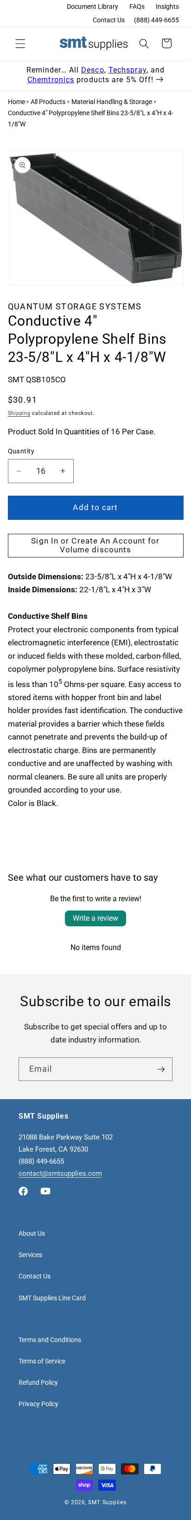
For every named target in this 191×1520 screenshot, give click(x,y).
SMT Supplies (107, 1502)
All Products (48, 101)
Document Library (92, 6)
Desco (92, 70)
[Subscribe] (161, 1069)
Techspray (127, 70)
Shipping (19, 413)
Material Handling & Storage (111, 101)
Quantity (21, 451)
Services (30, 1254)
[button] (20, 43)
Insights (167, 6)
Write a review (95, 918)
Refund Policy (38, 1382)
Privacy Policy (38, 1404)
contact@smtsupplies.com (60, 1173)
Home (16, 101)
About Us (32, 1233)
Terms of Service (42, 1361)
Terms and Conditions (50, 1339)
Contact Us (109, 20)
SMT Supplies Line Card (52, 1298)
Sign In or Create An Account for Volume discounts (95, 546)
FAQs (137, 6)
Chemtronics (50, 79)
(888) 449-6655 (156, 20)
